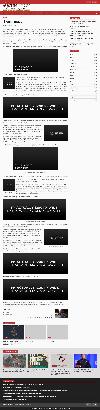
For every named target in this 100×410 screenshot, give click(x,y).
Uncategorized (74, 100)
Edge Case (73, 69)
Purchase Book (70, 13)
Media (71, 81)
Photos (36, 13)
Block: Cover (57, 332)
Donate (62, 13)
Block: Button (7, 313)
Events (30, 13)
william (6, 25)
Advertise (42, 13)
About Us (56, 13)
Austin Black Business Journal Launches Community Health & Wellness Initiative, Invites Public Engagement (81, 33)
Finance (72, 75)
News (71, 84)
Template (72, 97)
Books (16, 404)
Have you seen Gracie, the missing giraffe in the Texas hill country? (14, 361)
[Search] (96, 13)
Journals (10, 13)
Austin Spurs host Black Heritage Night (14, 399)
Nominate (49, 13)
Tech (71, 94)
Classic (72, 60)
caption (41, 172)
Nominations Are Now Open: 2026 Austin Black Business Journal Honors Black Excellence (81, 45)
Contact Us (28, 404)
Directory (72, 66)
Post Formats (74, 88)
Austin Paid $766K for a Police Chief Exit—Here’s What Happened (85, 361)
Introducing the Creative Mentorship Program (38, 361)
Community (24, 13)
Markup (72, 78)
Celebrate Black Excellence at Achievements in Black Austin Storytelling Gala (13, 332)
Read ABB (72, 91)
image (9, 309)
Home (4, 13)
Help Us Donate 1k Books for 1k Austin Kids (40, 317)
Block (5, 17)
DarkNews (58, 408)
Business (16, 13)
